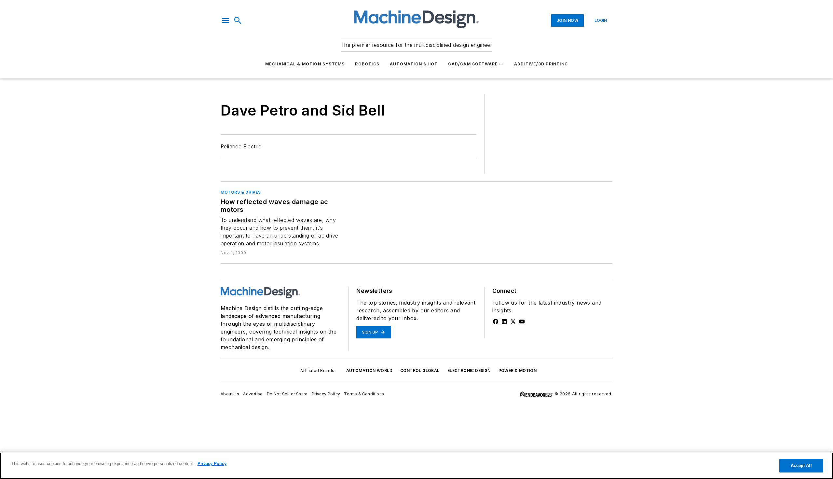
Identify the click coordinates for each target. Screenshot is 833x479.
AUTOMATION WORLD (369, 370)
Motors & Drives (241, 192)
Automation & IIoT (414, 64)
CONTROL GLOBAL (420, 370)
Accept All (801, 465)
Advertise (253, 393)
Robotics (367, 64)
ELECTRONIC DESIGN (469, 370)
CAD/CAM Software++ (476, 64)
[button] (225, 20)
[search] (238, 20)
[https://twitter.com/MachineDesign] (513, 321)
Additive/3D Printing (541, 64)
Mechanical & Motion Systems (305, 64)
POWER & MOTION (517, 370)
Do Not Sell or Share (287, 393)
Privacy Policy (326, 393)
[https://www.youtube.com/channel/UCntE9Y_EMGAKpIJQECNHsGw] (522, 321)
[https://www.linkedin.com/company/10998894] (504, 321)
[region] (416, 465)
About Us (230, 393)
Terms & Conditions (364, 393)
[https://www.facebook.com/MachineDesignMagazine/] (495, 321)
